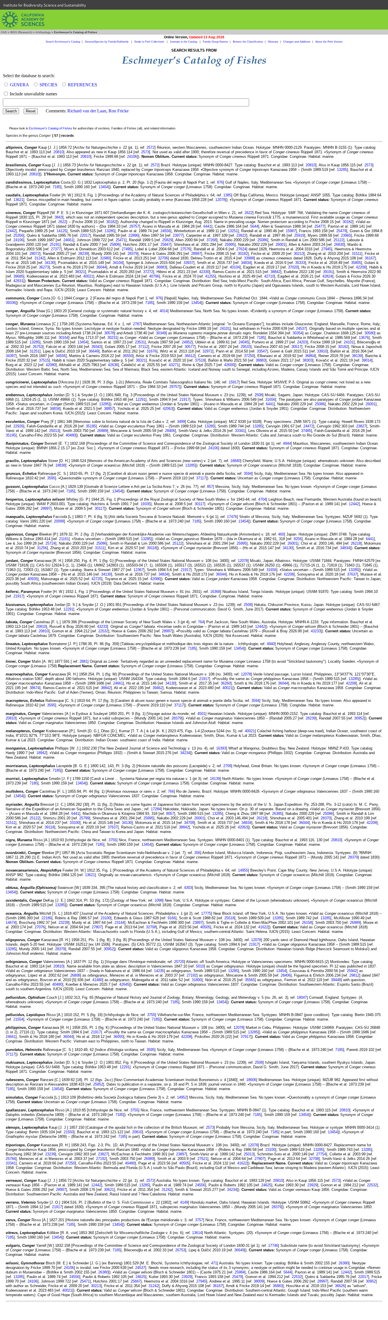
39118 (152, 548)
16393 (221, 748)
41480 (97, 980)
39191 (328, 272)
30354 (298, 333)
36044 (101, 267)
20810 (58, 152)
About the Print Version (329, 41)
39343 (96, 347)
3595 (51, 478)
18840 (235, 461)
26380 (344, 1263)
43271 (174, 365)
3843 (58, 217)
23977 (178, 235)
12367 (138, 570)
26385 (277, 813)
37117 (201, 478)
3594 (248, 473)
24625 (266, 1185)
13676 (364, 337)
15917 (234, 382)
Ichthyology (43, 32)
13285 (342, 169)
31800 (197, 980)
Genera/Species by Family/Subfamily (107, 41)
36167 (370, 258)
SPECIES (48, 84)
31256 (42, 548)
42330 (204, 272)
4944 (287, 443)
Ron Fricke (119, 110)
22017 (85, 235)
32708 (151, 927)
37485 (306, 431)
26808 (75, 975)
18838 (60, 465)
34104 (118, 263)
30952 (359, 718)
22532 (103, 631)
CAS (4, 32)
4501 (201, 714)
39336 (11, 303)
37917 (246, 1036)
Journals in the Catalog (184, 41)
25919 (299, 235)
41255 (210, 276)
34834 (246, 263)
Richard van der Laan (86, 110)
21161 (64, 539)
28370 (326, 818)
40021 (88, 276)
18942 (41, 753)
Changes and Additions (296, 41)
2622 (249, 213)
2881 (83, 661)
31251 (34, 351)
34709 (189, 822)
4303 (188, 887)
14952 (182, 1097)
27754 (321, 1154)
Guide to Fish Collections (149, 41)
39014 (367, 360)
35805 (356, 263)
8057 (170, 813)
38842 (275, 272)
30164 (63, 337)
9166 (172, 918)
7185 (57, 187)
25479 (341, 231)
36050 (118, 1036)
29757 (134, 226)
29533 (246, 347)
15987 (291, 231)
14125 (61, 231)
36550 (128, 356)
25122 (338, 240)
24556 (165, 231)
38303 (307, 360)
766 (171, 791)
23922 (241, 235)
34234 (185, 753)
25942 (352, 971)
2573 (145, 152)
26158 (307, 922)
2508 (258, 395)
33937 (188, 263)
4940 (271, 644)
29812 (354, 975)
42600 (229, 365)
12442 (11, 231)
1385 (227, 195)
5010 (200, 966)
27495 (127, 249)
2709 (227, 766)
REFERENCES (82, 84)
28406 (170, 431)
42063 (168, 408)
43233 (102, 626)
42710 (269, 276)
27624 (241, 249)
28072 (34, 253)
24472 (308, 426)
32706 (163, 258)
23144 (119, 922)
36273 (44, 267)
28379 (132, 253)
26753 (38, 347)
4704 (262, 499)
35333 (300, 263)
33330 (75, 822)
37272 (148, 272)
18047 (302, 997)
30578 (109, 333)
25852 (98, 1084)
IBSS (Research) (21, 32)
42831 (18, 281)
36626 (340, 1286)
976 (220, 182)
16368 (215, 591)
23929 (312, 1185)
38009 (259, 1281)
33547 (262, 351)
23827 (361, 426)
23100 (105, 918)
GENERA (19, 84)
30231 (112, 337)
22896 (133, 235)
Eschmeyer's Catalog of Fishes (50, 128)
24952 (187, 342)
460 (281, 534)
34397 (11, 356)
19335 (146, 504)
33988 (249, 258)
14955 (243, 870)
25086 (262, 240)
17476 (232, 517)
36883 (161, 267)
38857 (109, 408)
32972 (207, 351)
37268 (211, 240)
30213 (299, 253)
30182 (111, 222)
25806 (115, 244)
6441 (207, 226)
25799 (84, 818)
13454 (104, 187)
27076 (40, 927)
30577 (190, 347)
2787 (137, 324)
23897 (198, 922)
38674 (34, 688)
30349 (161, 333)
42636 (113, 365)
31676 (152, 351)
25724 (50, 543)
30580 (369, 333)
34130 (50, 263)
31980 (105, 258)
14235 (159, 971)
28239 (83, 253)
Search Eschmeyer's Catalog (63, 41)
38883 (261, 360)
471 (214, 1263)
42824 (327, 276)
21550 (69, 1132)
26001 (280, 244)
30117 (199, 504)
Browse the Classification (248, 41)
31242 (39, 258)
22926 (18, 426)
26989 (102, 431)
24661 (68, 240)
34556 (61, 356)
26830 (339, 244)
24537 (301, 328)
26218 (356, 543)
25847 (165, 244)
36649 (94, 351)
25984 (240, 1272)
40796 (154, 276)
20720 (179, 962)
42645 (124, 984)
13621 (18, 200)
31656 (270, 399)
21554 (18, 1019)
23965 (346, 235)
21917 (184, 399)
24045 (244, 342)
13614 (197, 1233)
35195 (91, 426)
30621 (109, 1189)
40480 (71, 435)
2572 (151, 147)
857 (210, 486)
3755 (112, 840)
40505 (205, 927)
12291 (140, 399)
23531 (140, 342)
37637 (352, 574)
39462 (157, 688)
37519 (200, 360)
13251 (233, 231)
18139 (215, 779)
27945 (326, 249)
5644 (254, 226)
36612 (190, 356)
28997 (196, 253)
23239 (63, 922)
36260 (226, 683)
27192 (192, 975)
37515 (44, 360)
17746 (273, 1245)
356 (197, 853)
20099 (59, 521)
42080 (51, 365)
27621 (202, 1159)
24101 (225, 328)
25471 (121, 240)
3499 (181, 421)
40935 (32, 579)
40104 (235, 267)
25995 (230, 244)
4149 (184, 1202)
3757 (199, 1220)
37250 (249, 356)
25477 (319, 226)
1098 (158, 900)
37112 (143, 347)
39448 (336, 980)
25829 (167, 240)
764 (201, 622)
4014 (164, 311)
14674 (11, 922)
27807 (97, 927)
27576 (185, 249)
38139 (357, 356)
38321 (80, 272)
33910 (322, 351)
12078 (220, 200)
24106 (132, 156)
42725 (96, 579)
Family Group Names (215, 41)
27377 (56, 249)
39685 (18, 276)
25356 (18, 235)
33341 (240, 431)
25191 (55, 244)
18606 (251, 1080)
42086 (155, 579)
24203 (302, 342)
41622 (263, 927)
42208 (361, 267)
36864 (310, 356)
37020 (293, 267)
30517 (296, 347)
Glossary (273, 41)
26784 (11, 1159)
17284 (156, 809)
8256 (298, 539)
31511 (356, 253)
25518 (229, 918)
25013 (54, 431)
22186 (46, 918)
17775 (206, 913)
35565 (250, 980)
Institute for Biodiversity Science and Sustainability (44, 5)
